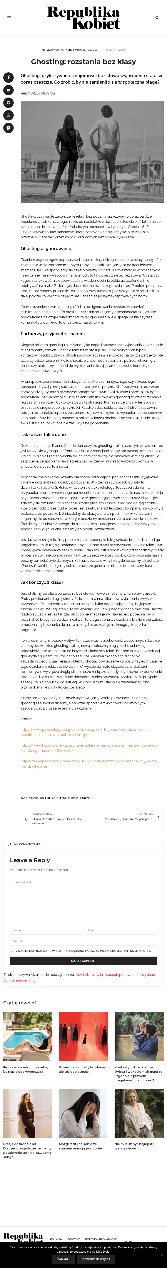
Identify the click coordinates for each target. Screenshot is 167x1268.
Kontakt (73, 1239)
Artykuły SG (50, 50)
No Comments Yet (27, 844)
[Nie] (161, 1255)
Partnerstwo (69, 50)
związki (85, 798)
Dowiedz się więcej (96, 1259)
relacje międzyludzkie (62, 798)
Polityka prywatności (101, 1239)
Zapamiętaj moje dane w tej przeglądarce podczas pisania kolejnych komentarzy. (83, 951)
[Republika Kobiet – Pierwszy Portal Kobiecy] (83, 18)
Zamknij (63, 1259)
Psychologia (88, 50)
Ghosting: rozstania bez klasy (83, 61)
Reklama (56, 1239)
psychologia (37, 798)
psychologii (42, 446)
